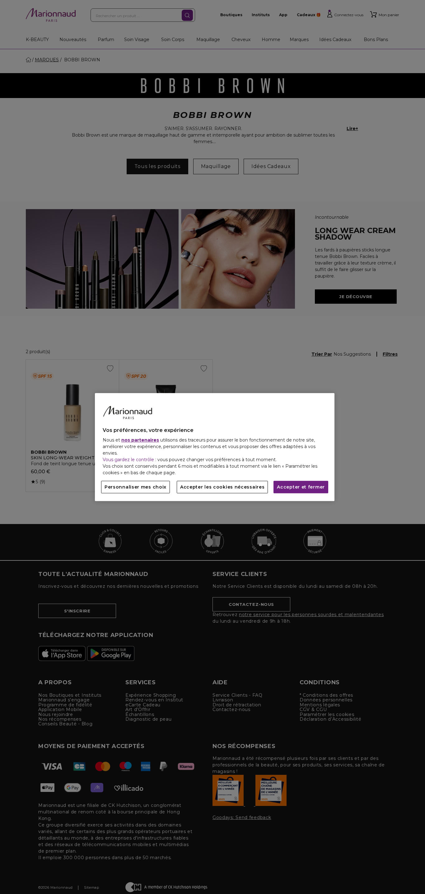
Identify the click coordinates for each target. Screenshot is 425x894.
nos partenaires (140, 440)
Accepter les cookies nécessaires (222, 487)
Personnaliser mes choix (135, 487)
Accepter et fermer (301, 487)
